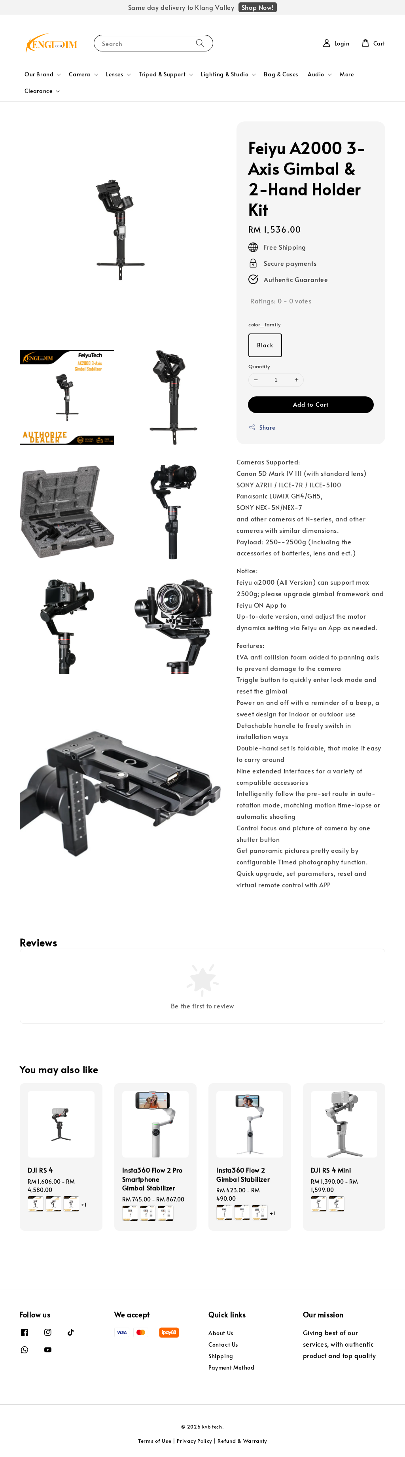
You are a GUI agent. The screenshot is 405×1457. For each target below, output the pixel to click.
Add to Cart (311, 404)
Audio (316, 74)
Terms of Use (154, 1440)
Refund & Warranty (242, 1440)
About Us (220, 1333)
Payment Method (231, 1367)
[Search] (200, 43)
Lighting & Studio (224, 74)
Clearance (38, 91)
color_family (264, 324)
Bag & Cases (281, 74)
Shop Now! (258, 7)
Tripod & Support (162, 74)
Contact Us (223, 1344)
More (347, 74)
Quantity (259, 366)
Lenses (114, 74)
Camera (80, 74)
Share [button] (267, 427)
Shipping (220, 1356)
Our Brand (39, 74)
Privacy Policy (194, 1440)
